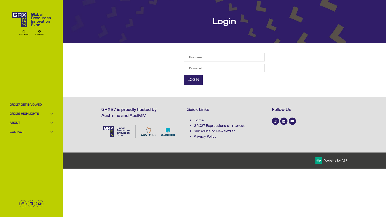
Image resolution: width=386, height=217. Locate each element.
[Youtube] (39, 203)
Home (199, 120)
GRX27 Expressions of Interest (219, 125)
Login (193, 80)
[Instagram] (23, 203)
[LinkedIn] (31, 203)
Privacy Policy (205, 136)
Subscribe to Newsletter (214, 131)
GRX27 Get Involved (26, 104)
